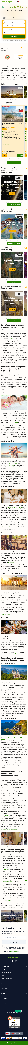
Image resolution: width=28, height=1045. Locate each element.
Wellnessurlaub (14, 422)
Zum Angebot (20, 155)
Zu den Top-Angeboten (14, 162)
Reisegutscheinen (12, 897)
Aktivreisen (11, 562)
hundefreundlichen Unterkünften (9, 829)
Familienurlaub (10, 465)
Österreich (9, 737)
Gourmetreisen (19, 654)
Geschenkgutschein (8, 900)
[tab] (10, 99)
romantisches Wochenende (15, 507)
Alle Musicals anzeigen (14, 204)
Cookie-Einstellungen (7, 978)
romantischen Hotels (6, 822)
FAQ (3, 975)
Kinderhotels (4, 815)
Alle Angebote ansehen (14, 243)
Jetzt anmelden (14, 942)
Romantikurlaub (5, 526)
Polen (20, 737)
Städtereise (4, 600)
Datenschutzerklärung (14, 951)
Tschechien (15, 737)
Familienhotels (13, 463)
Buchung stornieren (6, 972)
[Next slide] (26, 50)
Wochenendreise (5, 614)
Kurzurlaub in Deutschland (18, 682)
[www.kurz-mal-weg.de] (6, 2)
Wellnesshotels (12, 791)
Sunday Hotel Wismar (6, 127)
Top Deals (22, 886)
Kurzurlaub (12, 338)
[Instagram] (12, 961)
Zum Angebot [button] (12, 230)
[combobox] (14, 22)
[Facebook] (16, 961)
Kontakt (4, 969)
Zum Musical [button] (12, 193)
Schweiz (3, 739)
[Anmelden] (22, 1)
